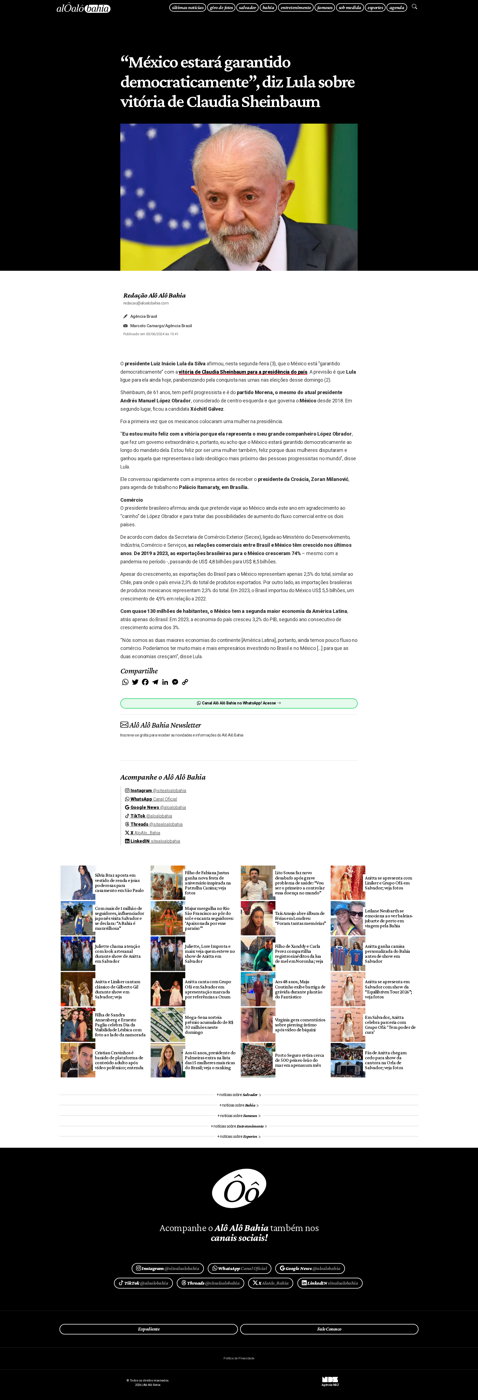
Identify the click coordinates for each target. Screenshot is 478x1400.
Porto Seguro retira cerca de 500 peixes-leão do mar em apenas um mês (299, 1060)
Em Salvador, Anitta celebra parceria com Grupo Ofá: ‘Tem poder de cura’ (390, 1024)
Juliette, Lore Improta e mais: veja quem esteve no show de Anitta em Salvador (210, 953)
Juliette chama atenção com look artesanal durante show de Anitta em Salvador (118, 953)
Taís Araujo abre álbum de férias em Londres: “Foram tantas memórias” (300, 918)
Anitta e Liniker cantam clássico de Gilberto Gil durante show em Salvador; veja (117, 989)
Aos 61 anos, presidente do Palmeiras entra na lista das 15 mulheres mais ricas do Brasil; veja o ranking (210, 1060)
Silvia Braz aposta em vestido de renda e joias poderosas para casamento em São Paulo (119, 882)
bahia (268, 7)
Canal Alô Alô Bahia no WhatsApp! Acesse (239, 703)
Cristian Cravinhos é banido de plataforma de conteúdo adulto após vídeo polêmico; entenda (119, 1060)
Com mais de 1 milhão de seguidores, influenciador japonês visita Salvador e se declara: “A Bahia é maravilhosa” (119, 918)
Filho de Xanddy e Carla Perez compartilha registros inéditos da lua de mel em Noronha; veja (299, 953)
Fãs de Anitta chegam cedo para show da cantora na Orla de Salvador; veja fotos (386, 1060)
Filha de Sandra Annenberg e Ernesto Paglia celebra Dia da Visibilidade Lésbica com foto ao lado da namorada (120, 1025)
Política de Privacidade (239, 1358)
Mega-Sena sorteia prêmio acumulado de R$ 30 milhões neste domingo (209, 1024)
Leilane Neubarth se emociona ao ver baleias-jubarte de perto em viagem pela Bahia (389, 918)
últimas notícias (187, 7)
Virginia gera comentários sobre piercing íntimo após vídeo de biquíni (300, 1024)
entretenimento (296, 7)
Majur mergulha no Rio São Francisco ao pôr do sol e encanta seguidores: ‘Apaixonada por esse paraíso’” (209, 918)
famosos (324, 7)
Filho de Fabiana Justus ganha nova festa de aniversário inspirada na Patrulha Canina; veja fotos (208, 883)
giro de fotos (221, 7)
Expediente (148, 1329)
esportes (375, 7)
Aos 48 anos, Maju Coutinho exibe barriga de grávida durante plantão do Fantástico (300, 989)
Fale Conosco (329, 1329)
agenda (396, 7)
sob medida (350, 7)
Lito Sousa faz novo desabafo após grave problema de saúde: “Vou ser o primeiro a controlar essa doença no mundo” (300, 883)
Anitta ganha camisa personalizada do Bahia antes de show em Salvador (387, 953)
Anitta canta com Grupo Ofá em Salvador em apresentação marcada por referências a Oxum (208, 989)
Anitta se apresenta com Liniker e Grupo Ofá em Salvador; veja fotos (388, 883)
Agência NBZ (330, 1383)
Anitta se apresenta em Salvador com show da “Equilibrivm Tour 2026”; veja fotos (388, 989)
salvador (247, 7)
